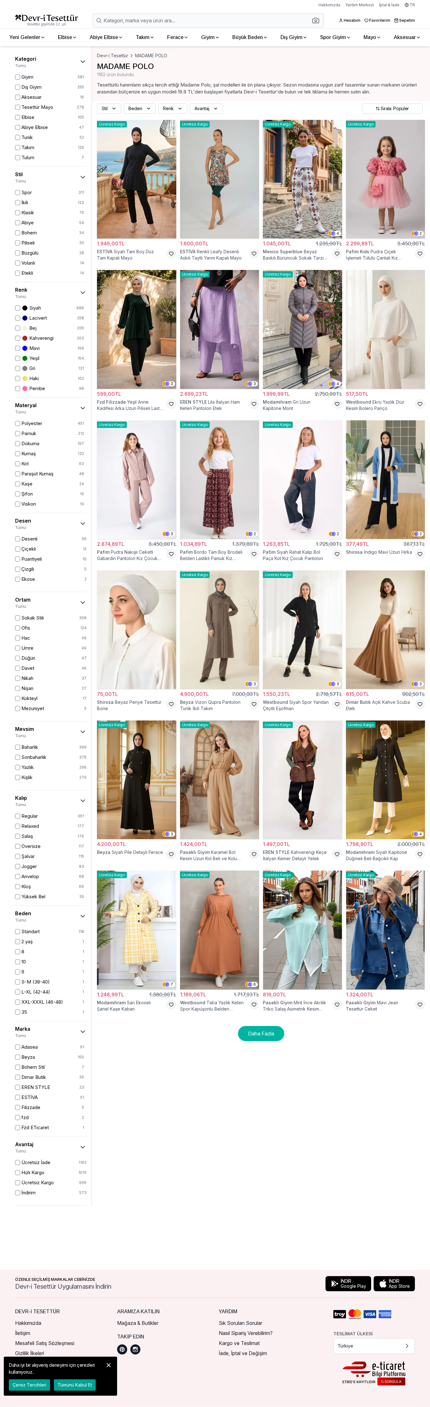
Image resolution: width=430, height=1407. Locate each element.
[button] (317, 20)
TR (412, 5)
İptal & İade (389, 5)
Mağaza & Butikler (137, 1323)
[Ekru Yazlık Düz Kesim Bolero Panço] (385, 329)
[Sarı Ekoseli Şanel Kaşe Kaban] (136, 930)
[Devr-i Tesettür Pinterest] (122, 1349)
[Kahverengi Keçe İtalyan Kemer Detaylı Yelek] (302, 779)
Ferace (175, 37)
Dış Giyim (291, 37)
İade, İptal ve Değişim (243, 1353)
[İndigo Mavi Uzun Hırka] (385, 479)
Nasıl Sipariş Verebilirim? (246, 1333)
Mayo (370, 37)
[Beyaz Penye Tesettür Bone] (136, 629)
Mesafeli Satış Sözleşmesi (44, 1343)
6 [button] (254, 984)
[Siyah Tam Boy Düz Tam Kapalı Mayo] (136, 179)
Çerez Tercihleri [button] (29, 1384)
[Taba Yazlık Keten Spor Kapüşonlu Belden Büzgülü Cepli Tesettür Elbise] (219, 930)
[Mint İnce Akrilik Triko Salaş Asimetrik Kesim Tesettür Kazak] (302, 930)
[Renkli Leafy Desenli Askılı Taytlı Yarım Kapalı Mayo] (219, 179)
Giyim (208, 37)
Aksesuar (405, 37)
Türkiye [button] (345, 1346)
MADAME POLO (151, 55)
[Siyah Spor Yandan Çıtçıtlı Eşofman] (302, 629)
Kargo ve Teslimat (239, 1343)
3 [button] (172, 383)
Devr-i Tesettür (112, 55)
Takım (143, 37)
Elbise (65, 37)
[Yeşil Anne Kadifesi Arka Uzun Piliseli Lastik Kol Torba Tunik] (136, 329)
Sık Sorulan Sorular (240, 1323)
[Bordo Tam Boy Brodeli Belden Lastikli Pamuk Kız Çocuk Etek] (219, 479)
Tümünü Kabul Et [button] (75, 1384)
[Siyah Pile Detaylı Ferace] (136, 779)
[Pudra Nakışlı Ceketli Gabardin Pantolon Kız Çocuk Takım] (136, 479)
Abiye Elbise (104, 37)
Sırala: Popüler (395, 108)
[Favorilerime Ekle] (171, 254)
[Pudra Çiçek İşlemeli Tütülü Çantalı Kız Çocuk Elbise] (385, 179)
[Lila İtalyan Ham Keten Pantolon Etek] (219, 329)
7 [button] (172, 984)
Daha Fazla (261, 1033)
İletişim (22, 1333)
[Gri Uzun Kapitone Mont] (302, 329)
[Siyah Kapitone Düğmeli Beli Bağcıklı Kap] (385, 779)
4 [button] (338, 233)
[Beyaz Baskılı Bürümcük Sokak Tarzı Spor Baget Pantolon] (302, 179)
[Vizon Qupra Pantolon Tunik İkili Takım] (219, 629)
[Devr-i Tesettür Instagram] (135, 1349)
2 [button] (421, 233)
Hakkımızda (329, 5)
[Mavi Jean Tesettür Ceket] (385, 930)
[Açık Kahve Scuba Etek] (385, 629)
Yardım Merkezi (359, 5)
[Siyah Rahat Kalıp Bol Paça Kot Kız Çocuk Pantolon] (302, 479)
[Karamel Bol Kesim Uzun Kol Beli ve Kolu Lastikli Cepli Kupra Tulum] (219, 779)
